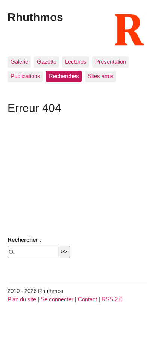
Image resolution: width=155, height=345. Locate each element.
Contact (87, 299)
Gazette (46, 61)
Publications (25, 76)
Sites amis (101, 76)
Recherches (64, 76)
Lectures (76, 61)
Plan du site (22, 299)
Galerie (19, 61)
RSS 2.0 (112, 299)
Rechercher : (24, 239)
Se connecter (57, 299)
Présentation (110, 61)
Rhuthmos (35, 17)
